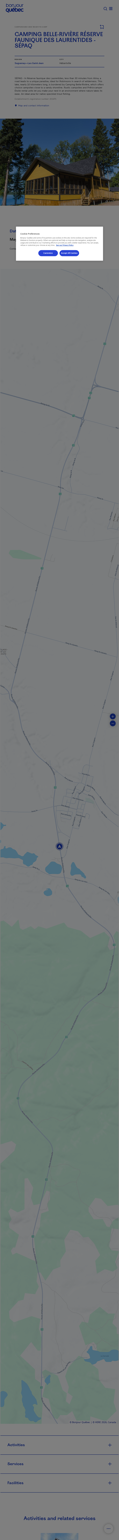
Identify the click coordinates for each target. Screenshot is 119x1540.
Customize (48, 253)
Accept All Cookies (69, 253)
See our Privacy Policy (64, 245)
